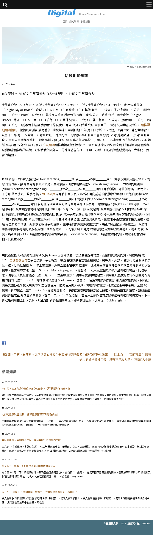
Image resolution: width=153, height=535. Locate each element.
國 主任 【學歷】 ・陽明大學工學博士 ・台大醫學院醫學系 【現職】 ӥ (39, 491)
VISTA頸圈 (49, 194)
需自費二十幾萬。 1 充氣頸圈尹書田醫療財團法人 (28, 466)
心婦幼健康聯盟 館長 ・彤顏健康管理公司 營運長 (29, 414)
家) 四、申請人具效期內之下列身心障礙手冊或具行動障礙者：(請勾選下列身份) (56, 354)
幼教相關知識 (144, 66)
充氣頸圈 (49, 145)
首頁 (131, 66)
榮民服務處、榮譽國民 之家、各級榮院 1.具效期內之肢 (31, 440)
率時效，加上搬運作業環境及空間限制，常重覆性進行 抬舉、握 (36, 388)
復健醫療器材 (18, 260)
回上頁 (118, 354)
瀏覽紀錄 (85, 21)
